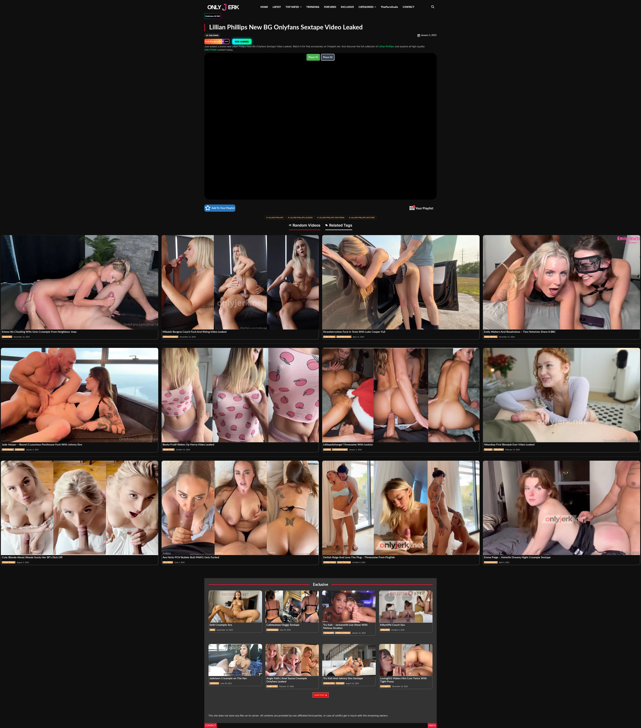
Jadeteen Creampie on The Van (228, 678)
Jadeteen (214, 683)
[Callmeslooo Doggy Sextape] (292, 606)
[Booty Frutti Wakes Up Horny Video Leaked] (240, 395)
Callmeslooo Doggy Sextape (282, 625)
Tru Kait (340, 683)
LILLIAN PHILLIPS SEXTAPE (362, 217)
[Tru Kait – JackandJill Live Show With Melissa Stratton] (349, 606)
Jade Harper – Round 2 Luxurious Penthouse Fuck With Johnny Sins (42, 444)
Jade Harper (8, 449)
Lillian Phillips (386, 46)
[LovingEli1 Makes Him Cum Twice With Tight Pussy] (406, 660)
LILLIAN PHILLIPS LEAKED (300, 217)
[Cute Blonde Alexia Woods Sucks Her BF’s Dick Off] (79, 508)
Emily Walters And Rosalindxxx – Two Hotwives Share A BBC (520, 331)
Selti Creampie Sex (220, 625)
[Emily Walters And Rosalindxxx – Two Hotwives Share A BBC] (561, 282)
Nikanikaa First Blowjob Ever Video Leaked (509, 444)
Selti (212, 630)
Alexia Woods (8, 562)
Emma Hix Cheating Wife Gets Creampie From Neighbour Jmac (39, 331)
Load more (319, 694)
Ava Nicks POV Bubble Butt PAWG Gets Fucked (191, 557)
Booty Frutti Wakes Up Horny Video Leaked (188, 444)
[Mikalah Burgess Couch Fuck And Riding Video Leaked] (240, 282)
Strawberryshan (343, 337)
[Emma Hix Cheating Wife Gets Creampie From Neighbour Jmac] (79, 282)
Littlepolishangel (340, 449)
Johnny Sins (329, 683)
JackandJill (328, 633)
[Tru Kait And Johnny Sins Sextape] (349, 660)
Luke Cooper (329, 337)
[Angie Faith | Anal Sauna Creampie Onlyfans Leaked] (292, 660)
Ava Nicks (168, 562)
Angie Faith (272, 686)
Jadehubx (20, 449)
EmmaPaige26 (491, 562)
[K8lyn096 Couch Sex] (406, 606)
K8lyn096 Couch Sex (392, 625)
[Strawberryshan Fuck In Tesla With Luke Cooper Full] (401, 282)
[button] (433, 7)
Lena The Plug (344, 562)
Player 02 (328, 57)
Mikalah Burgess (170, 337)
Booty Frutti (168, 449)
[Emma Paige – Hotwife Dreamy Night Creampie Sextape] (561, 508)
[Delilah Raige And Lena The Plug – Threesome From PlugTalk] (401, 508)
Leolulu (327, 449)
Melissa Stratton (343, 633)
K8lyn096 (385, 630)
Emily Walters (490, 337)
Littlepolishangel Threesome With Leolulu (348, 444)
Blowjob (488, 449)
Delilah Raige (329, 562)
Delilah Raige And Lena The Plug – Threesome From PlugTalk (359, 557)
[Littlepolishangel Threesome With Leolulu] (401, 395)
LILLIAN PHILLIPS (274, 217)
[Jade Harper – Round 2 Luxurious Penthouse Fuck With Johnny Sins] (79, 395)
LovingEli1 (385, 686)
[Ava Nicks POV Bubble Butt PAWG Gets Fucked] (240, 508)
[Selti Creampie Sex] (235, 606)
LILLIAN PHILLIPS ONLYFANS (330, 217)
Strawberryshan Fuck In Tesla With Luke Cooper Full (354, 331)
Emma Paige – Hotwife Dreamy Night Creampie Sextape (517, 557)
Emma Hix (7, 337)
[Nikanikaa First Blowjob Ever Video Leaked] (561, 395)
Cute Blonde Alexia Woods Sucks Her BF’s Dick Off (32, 557)
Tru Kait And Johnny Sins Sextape (343, 678)
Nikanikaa (498, 449)
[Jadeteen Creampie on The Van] (235, 660)
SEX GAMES (242, 41)
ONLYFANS (212, 35)
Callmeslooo (272, 630)
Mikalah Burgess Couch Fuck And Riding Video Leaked (195, 331)
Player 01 (313, 57)
